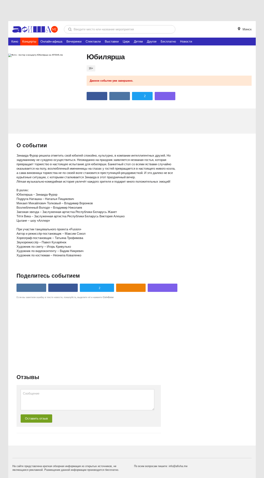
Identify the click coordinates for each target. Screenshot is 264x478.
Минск (247, 29)
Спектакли (93, 41)
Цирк (126, 41)
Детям (138, 41)
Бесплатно (168, 41)
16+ (91, 68)
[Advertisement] (132, 10)
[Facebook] (97, 96)
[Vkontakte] (119, 96)
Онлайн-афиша (51, 41)
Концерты (29, 41)
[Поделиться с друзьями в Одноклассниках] (131, 288)
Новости (186, 41)
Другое (152, 41)
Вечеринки (73, 41)
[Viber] (165, 96)
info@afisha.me (178, 466)
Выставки (112, 41)
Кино (14, 41)
